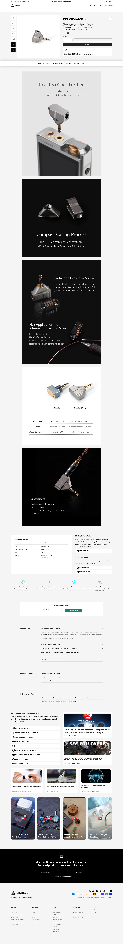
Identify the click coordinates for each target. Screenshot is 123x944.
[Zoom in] (56, 18)
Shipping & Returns (79, 63)
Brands (37, 10)
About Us (13, 910)
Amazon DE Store (78, 917)
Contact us (14, 912)
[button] (101, 5)
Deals (19, 10)
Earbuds (55, 917)
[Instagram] (15, 1)
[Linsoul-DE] (16, 5)
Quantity (65, 36)
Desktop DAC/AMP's (58, 919)
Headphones (56, 910)
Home (12, 10)
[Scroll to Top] (120, 936)
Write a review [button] (74, 610)
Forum (102, 897)
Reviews (68, 63)
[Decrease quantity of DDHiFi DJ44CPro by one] (64, 40)
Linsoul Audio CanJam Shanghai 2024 (83, 758)
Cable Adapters (57, 929)
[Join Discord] (111, 891)
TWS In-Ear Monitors (58, 914)
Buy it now (87, 44)
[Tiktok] (107, 891)
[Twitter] (104, 891)
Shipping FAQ (14, 917)
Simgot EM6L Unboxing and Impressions (26, 786)
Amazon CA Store (78, 912)
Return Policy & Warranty (17, 919)
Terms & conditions (67, 876)
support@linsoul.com (99, 912)
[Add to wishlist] (110, 18)
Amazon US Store (78, 910)
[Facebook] (28, 1)
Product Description (44, 63)
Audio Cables (56, 927)
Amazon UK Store (78, 914)
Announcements (48, 10)
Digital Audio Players (58, 924)
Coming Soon (61, 10)
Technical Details (58, 63)
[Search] (91, 5)
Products (28, 10)
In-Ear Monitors (56, 912)
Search (96, 910)
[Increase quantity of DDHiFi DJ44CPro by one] (70, 40)
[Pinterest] (11, 1)
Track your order (108, 5)
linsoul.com (46, 634)
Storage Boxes (56, 931)
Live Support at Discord (17, 914)
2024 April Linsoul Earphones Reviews (60, 786)
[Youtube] (93, 891)
